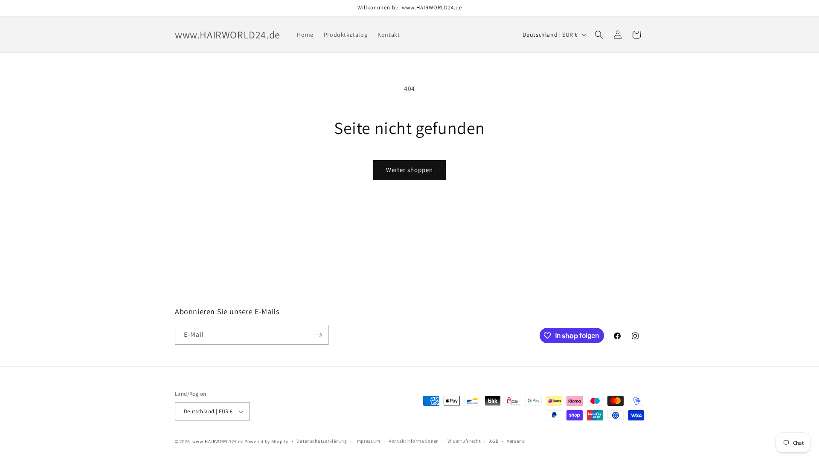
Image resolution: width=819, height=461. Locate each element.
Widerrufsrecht (464, 441)
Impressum (367, 441)
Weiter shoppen (409, 170)
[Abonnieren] (318, 335)
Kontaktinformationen (414, 441)
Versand (516, 441)
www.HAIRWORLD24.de (218, 441)
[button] (599, 34)
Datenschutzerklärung (321, 441)
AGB (493, 441)
